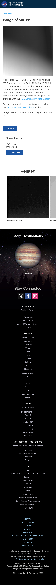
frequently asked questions (20, 107)
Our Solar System (28, 310)
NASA (3, 4)
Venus (28, 348)
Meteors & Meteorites (28, 453)
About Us (28, 519)
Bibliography (28, 522)
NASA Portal (28, 539)
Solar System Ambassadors (28, 501)
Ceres (28, 380)
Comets (28, 460)
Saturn (28, 362)
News (28, 470)
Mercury (28, 345)
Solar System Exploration (14, 4)
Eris (28, 390)
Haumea (28, 387)
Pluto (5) (28, 436)
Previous (6, 258)
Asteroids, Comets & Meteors (28, 442)
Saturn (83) (28, 425)
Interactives (28, 494)
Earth (28, 352)
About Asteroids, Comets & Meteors (28, 446)
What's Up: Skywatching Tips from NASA (28, 473)
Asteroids (28, 457)
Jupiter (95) (28, 422)
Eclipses (28, 327)
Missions (28, 487)
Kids (28, 491)
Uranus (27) (28, 429)
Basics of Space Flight (28, 498)
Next (50, 258)
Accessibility (28, 546)
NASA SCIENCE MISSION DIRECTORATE (28, 536)
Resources (28, 477)
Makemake (28, 383)
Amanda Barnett (34, 563)
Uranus (28, 365)
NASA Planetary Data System (35, 99)
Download (14, 153)
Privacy (28, 529)
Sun (28, 314)
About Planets (28, 337)
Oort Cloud (28, 321)
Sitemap (28, 542)
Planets (28, 333)
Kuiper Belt (28, 317)
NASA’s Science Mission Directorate (28, 559)
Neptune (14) (28, 432)
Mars (28, 355)
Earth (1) (28, 415)
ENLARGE (10, 128)
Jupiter (28, 274)
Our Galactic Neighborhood (14, 10)
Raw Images (9, 14)
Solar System (28, 306)
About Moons (28, 408)
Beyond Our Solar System (28, 324)
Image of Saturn (14, 221)
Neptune (28, 369)
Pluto (28, 376)
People (28, 484)
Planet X (28, 398)
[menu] (52, 4)
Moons (28, 404)
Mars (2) (28, 419)
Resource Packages (28, 505)
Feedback (28, 526)
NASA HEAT (28, 508)
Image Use (28, 532)
